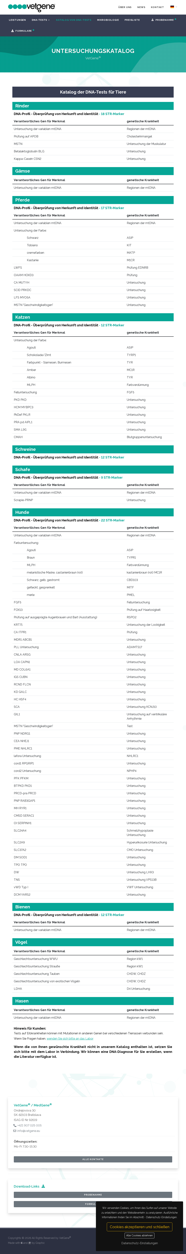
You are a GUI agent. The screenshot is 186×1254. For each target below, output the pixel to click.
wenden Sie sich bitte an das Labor (70, 1038)
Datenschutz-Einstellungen (139, 1243)
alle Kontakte (93, 1159)
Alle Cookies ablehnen (139, 1235)
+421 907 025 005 (29, 1125)
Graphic (40, 1242)
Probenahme (93, 1195)
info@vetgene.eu (28, 1131)
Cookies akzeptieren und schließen (139, 1227)
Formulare (93, 1204)
